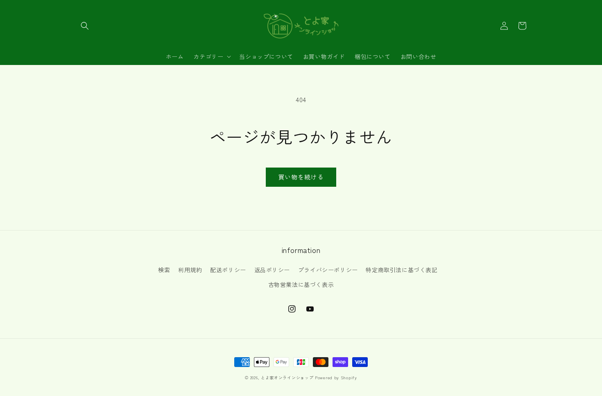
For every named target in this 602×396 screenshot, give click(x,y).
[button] (85, 26)
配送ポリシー (228, 270)
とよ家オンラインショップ (287, 377)
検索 (164, 270)
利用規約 (190, 270)
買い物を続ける (301, 176)
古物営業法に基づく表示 (301, 284)
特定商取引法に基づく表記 (401, 270)
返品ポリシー (272, 270)
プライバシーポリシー (328, 270)
